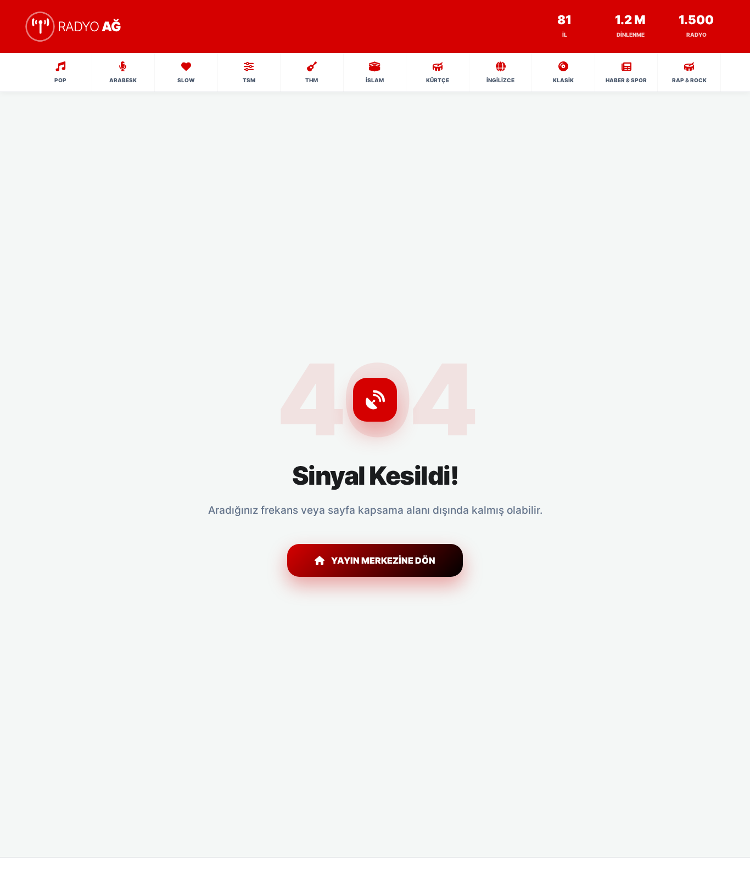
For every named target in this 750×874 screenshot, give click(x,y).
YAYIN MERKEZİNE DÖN (383, 560)
